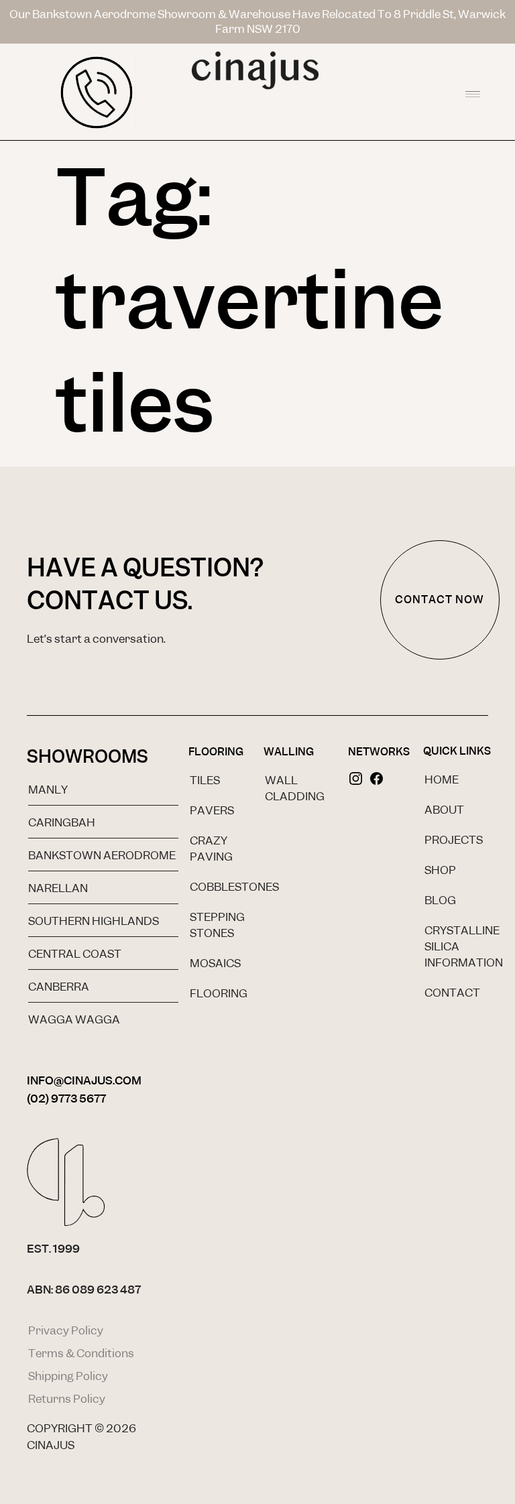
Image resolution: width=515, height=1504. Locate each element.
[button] (472, 91)
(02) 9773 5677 (66, 1098)
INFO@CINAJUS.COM (84, 1080)
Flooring (215, 752)
